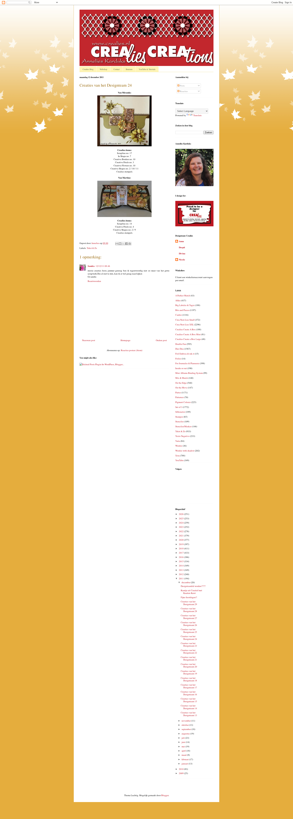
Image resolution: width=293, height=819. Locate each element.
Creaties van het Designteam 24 (189, 637)
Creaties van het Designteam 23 (189, 644)
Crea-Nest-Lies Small (185, 319)
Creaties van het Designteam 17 (189, 686)
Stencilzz (179, 421)
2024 (181, 522)
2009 (181, 773)
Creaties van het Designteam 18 (189, 679)
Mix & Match (181, 377)
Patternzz (179, 397)
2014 (181, 565)
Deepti (182, 247)
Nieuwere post (88, 340)
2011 (181, 578)
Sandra (91, 266)
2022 (181, 531)
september (186, 729)
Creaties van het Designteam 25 (189, 631)
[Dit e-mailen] (117, 243)
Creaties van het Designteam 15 (189, 700)
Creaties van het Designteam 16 (189, 693)
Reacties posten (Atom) (131, 350)
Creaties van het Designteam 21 (189, 658)
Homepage (125, 340)
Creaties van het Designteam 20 (189, 665)
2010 (181, 769)
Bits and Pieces (182, 310)
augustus (186, 733)
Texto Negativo (182, 436)
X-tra (177, 455)
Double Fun (180, 344)
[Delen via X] (123, 243)
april (184, 750)
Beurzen (129, 69)
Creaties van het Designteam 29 (189, 603)
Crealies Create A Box (185, 329)
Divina (182, 253)
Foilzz (178, 358)
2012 (181, 574)
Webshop (103, 69)
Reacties (183, 91)
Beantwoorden (94, 281)
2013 (181, 569)
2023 (181, 526)
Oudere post (161, 340)
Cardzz (178, 314)
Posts (182, 85)
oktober (185, 724)
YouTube (179, 460)
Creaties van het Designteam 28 (189, 610)
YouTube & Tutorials (147, 69)
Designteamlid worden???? (193, 586)
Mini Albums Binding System (189, 372)
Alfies (178, 300)
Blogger (165, 795)
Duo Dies (179, 348)
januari (185, 763)
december (186, 582)
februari (185, 759)
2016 (181, 557)
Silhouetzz (180, 411)
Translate (197, 115)
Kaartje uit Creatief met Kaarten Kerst (191, 592)
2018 (181, 548)
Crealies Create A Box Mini (188, 334)
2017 (181, 552)
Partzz (178, 392)
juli (183, 737)
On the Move (181, 387)
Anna (181, 241)
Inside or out (181, 368)
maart (184, 754)
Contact (116, 69)
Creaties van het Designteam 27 (189, 617)
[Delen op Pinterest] (129, 243)
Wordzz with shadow (184, 450)
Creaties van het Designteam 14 (189, 707)
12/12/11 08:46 (103, 266)
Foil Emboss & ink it (184, 353)
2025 (181, 518)
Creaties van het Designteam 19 (189, 672)
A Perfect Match (182, 295)
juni (184, 742)
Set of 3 (178, 407)
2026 (181, 514)
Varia (177, 440)
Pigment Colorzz (183, 402)
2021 (181, 535)
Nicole (182, 259)
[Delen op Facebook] (126, 243)
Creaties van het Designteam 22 (189, 651)
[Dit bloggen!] (120, 243)
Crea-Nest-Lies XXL (184, 324)
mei (183, 746)
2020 (181, 539)
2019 (181, 544)
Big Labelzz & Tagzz (185, 305)
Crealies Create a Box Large (188, 339)
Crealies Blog (88, 69)
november (186, 720)
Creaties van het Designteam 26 (189, 624)
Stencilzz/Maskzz (183, 426)
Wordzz (178, 445)
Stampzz (179, 416)
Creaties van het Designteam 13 (189, 714)
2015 (181, 561)
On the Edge (181, 382)
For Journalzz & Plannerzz (187, 363)
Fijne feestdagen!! (189, 597)
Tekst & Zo (92, 248)
